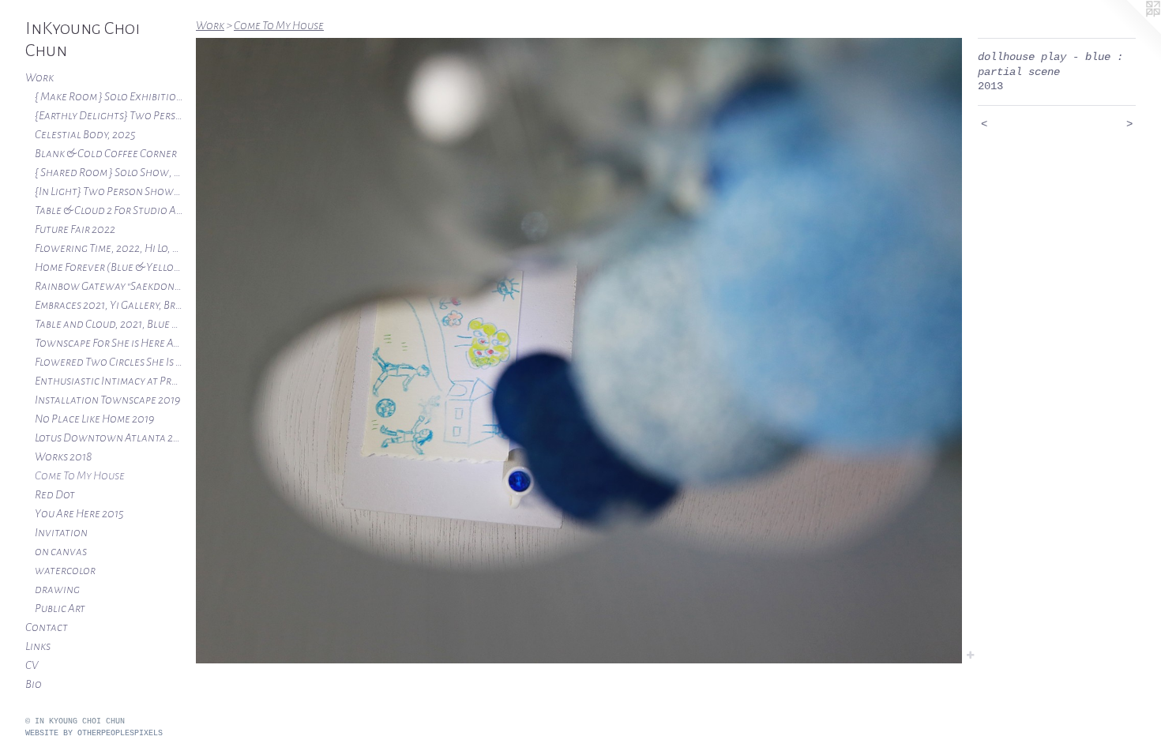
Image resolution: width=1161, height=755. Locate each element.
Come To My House (80, 475)
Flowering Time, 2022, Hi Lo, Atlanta (109, 248)
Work (39, 77)
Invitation (61, 532)
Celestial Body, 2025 (85, 134)
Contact (46, 627)
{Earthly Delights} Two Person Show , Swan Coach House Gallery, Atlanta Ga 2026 (109, 115)
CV (31, 665)
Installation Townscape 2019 (107, 399)
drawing (57, 589)
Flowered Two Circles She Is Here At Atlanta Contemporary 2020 (109, 361)
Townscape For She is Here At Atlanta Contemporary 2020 (109, 342)
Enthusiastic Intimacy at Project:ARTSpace (109, 380)
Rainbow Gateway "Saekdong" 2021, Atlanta (109, 286)
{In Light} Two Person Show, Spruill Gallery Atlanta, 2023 (109, 191)
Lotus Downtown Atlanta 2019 (109, 437)
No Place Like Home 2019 (94, 418)
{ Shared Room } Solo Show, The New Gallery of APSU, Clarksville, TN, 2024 (109, 172)
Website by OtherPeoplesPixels (94, 733)
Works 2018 (63, 456)
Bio (33, 684)
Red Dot (55, 494)
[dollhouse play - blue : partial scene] (579, 350)
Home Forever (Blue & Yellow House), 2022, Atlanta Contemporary (109, 267)
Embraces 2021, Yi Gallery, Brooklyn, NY (109, 305)
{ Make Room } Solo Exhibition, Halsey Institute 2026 (109, 96)
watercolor (65, 570)
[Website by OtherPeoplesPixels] (1129, 31)
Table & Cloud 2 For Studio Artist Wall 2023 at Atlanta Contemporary (109, 210)
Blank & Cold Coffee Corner (106, 153)
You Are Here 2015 (79, 513)
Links (38, 646)
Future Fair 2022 (75, 229)
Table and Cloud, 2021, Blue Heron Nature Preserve (109, 323)
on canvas (61, 551)
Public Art (60, 608)
